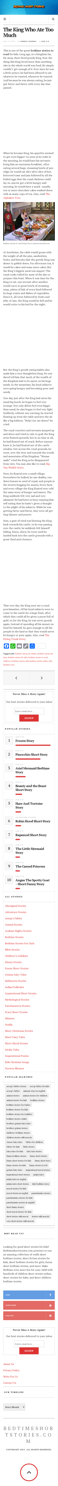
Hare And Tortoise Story (29, 805)
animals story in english (34, 1090)
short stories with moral (17, 1216)
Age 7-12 (19, 737)
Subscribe (11, 1305)
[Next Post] (42, 677)
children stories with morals (19, 1137)
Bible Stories (12, 949)
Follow (10, 1316)
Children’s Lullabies (16, 956)
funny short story (43, 1160)
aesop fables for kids (39, 1086)
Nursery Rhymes (14, 1068)
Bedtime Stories (14, 937)
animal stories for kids (16, 1100)
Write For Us (10, 1376)
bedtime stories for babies (26, 653)
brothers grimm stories (17, 1128)
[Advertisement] (29, 121)
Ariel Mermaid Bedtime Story (32, 770)
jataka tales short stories (17, 1183)
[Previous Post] (16, 677)
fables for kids (13, 1146)
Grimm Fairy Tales (15, 974)
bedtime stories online (16, 1118)
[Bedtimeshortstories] (29, 7)
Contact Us (9, 1383)
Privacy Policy (11, 1370)
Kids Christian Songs (17, 1062)
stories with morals (40, 1216)
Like (8, 1295)
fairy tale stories (34, 1151)
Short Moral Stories (16, 1043)
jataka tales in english (16, 1179)
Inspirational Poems (17, 1056)
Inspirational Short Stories (20, 993)
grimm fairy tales (14, 1170)
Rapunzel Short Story (31, 835)
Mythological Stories (17, 999)
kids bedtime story (40, 1183)
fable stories (29, 1146)
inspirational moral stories (38, 1170)
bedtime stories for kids (17, 657)
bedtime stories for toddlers (19, 1114)
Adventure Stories (25, 817)
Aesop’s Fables (13, 918)
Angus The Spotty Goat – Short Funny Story (32, 882)
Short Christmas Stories (19, 1031)
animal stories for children (35, 1095)
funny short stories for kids (18, 1160)
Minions (9, 1018)
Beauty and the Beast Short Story (30, 788)
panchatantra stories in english (20, 1202)
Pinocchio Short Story (31, 754)
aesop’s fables (13, 1090)
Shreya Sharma (28, 41)
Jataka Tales (12, 1049)
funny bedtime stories (16, 1156)
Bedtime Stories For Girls (19, 943)
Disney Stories (13, 962)
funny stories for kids (16, 1165)
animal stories (12, 1095)
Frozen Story (24, 741)
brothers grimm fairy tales (18, 1123)
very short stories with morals (20, 1221)
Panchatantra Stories (17, 1006)
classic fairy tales (14, 1142)
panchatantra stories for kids (19, 1197)
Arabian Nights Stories (18, 931)
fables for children (34, 1142)
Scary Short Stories (16, 1012)
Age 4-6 (45, 41)
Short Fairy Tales (15, 1037)
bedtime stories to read (38, 657)
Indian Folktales (14, 987)
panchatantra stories (41, 1193)
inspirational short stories (18, 1174)
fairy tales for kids (14, 1151)
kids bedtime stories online (37, 661)
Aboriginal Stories (15, 906)
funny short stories (38, 1156)
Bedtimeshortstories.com (29, 1434)
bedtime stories (37, 1100)
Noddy (9, 1024)
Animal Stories (13, 924)
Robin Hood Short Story (32, 821)
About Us (8, 1364)
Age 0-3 (19, 750)
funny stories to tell (38, 1165)
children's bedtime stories (14, 661)
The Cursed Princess (30, 866)
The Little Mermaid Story (29, 851)
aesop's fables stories (16, 1086)
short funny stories (15, 1207)
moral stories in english (17, 1193)
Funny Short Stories (17, 968)
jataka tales (38, 1174)
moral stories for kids (16, 1188)
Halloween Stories (15, 981)
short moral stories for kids (19, 1211)
